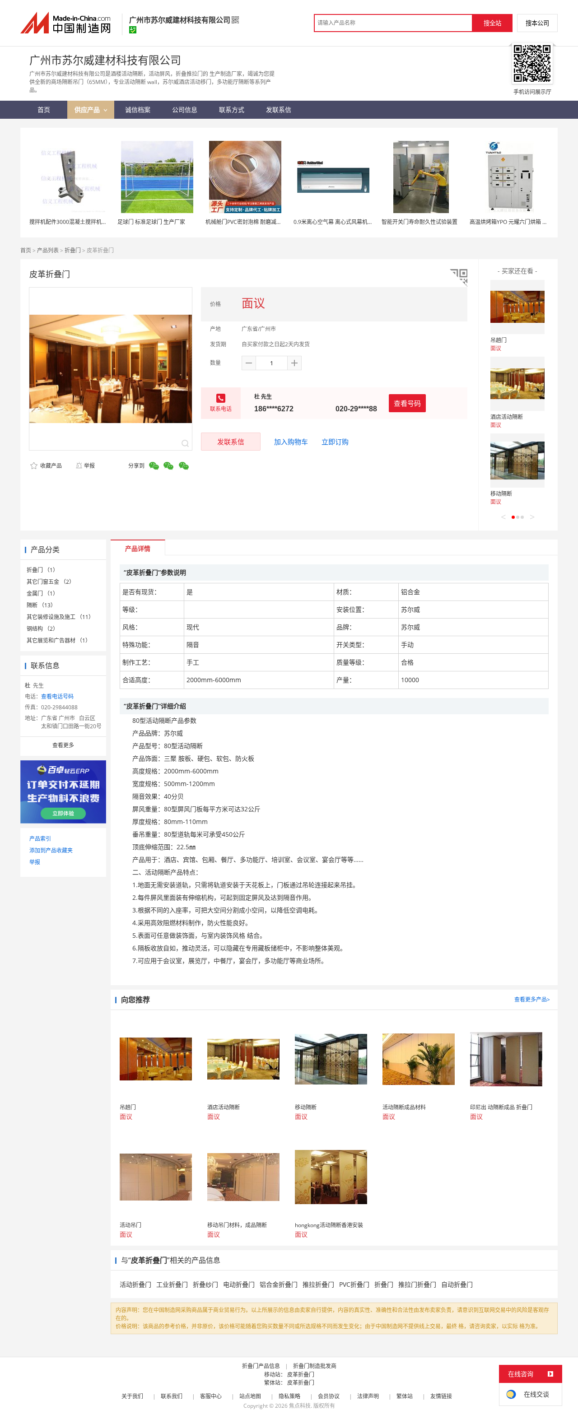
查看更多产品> (532, 999)
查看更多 (63, 745)
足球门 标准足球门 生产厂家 (151, 222)
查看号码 (407, 403)
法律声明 (368, 1396)
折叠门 (73, 250)
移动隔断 (501, 494)
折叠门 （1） (42, 570)
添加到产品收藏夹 (51, 850)
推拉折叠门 (318, 1284)
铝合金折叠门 (279, 1284)
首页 (25, 250)
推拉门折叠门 (417, 1284)
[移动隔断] (517, 460)
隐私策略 (289, 1396)
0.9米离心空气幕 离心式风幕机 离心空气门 (345, 222)
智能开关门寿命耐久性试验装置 (419, 222)
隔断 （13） (41, 605)
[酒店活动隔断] (517, 384)
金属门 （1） (42, 593)
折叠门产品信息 (261, 1366)
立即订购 (335, 441)
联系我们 (171, 1396)
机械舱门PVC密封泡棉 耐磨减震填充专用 (254, 222)
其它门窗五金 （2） (51, 582)
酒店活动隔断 (506, 417)
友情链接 (441, 1396)
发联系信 (230, 441)
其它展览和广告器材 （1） (59, 640)
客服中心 (211, 1396)
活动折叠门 (135, 1284)
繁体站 (404, 1396)
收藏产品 (50, 466)
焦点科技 (300, 1406)
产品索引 (40, 838)
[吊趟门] (517, 307)
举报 (89, 466)
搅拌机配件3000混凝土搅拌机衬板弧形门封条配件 (89, 222)
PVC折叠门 (354, 1284)
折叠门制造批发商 (314, 1366)
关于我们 (132, 1396)
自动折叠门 (457, 1284)
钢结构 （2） (42, 629)
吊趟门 (498, 340)
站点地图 (250, 1396)
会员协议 (329, 1396)
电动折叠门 (239, 1284)
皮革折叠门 (300, 1374)
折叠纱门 (205, 1284)
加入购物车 (291, 441)
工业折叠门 (172, 1284)
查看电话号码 (57, 696)
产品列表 (48, 250)
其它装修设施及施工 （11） (60, 617)
